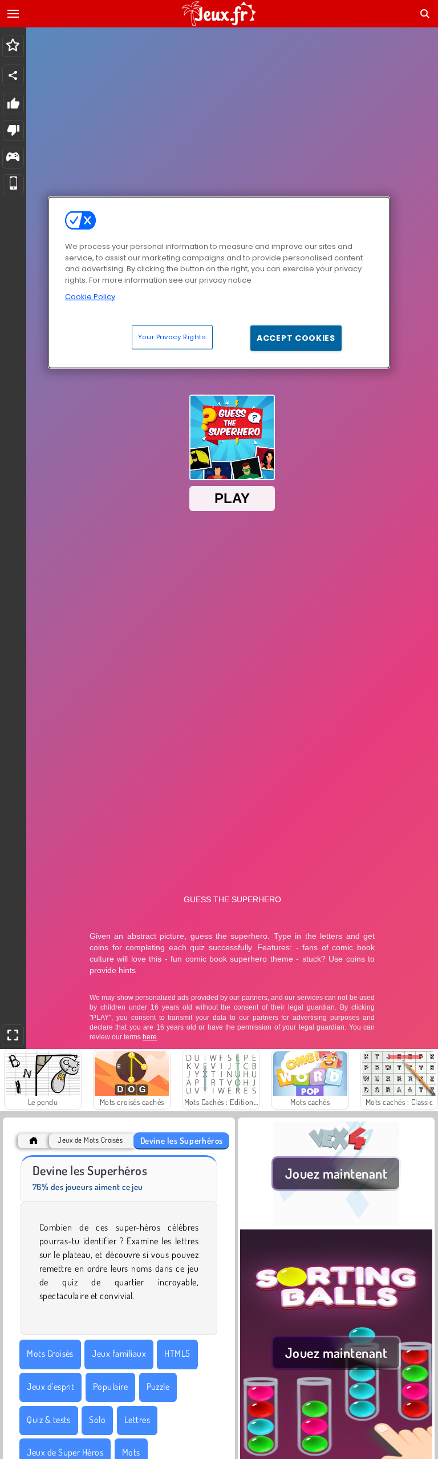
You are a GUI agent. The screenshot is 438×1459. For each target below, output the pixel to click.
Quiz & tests (49, 1419)
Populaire (110, 1386)
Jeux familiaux (119, 1353)
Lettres (137, 1419)
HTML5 (177, 1353)
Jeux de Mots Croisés (90, 1140)
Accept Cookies (296, 337)
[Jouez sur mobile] (13, 184)
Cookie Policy (90, 296)
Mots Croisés (50, 1353)
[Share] (13, 75)
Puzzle (158, 1386)
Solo (97, 1419)
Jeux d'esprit (50, 1386)
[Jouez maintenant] (336, 1222)
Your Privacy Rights (172, 336)
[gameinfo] (12, 158)
